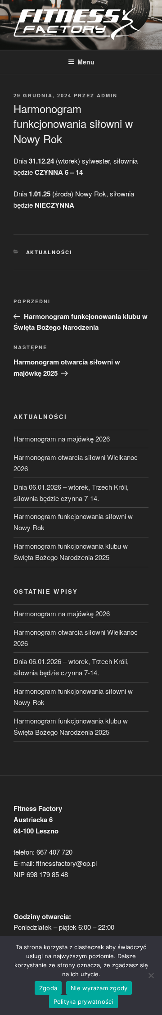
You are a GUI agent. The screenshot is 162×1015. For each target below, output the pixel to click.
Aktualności (49, 252)
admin (107, 95)
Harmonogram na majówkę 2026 (62, 438)
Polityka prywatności (83, 1001)
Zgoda (48, 988)
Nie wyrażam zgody (99, 988)
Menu (85, 61)
